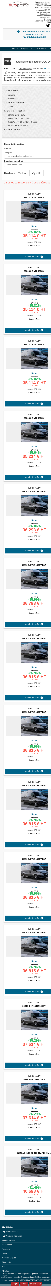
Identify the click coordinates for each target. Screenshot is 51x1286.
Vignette (36, 173)
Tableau (22, 173)
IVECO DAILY (34, 194)
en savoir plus (35, 1284)
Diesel (34, 226)
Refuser (24, 1284)
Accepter (14, 1284)
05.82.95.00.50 (36, 36)
